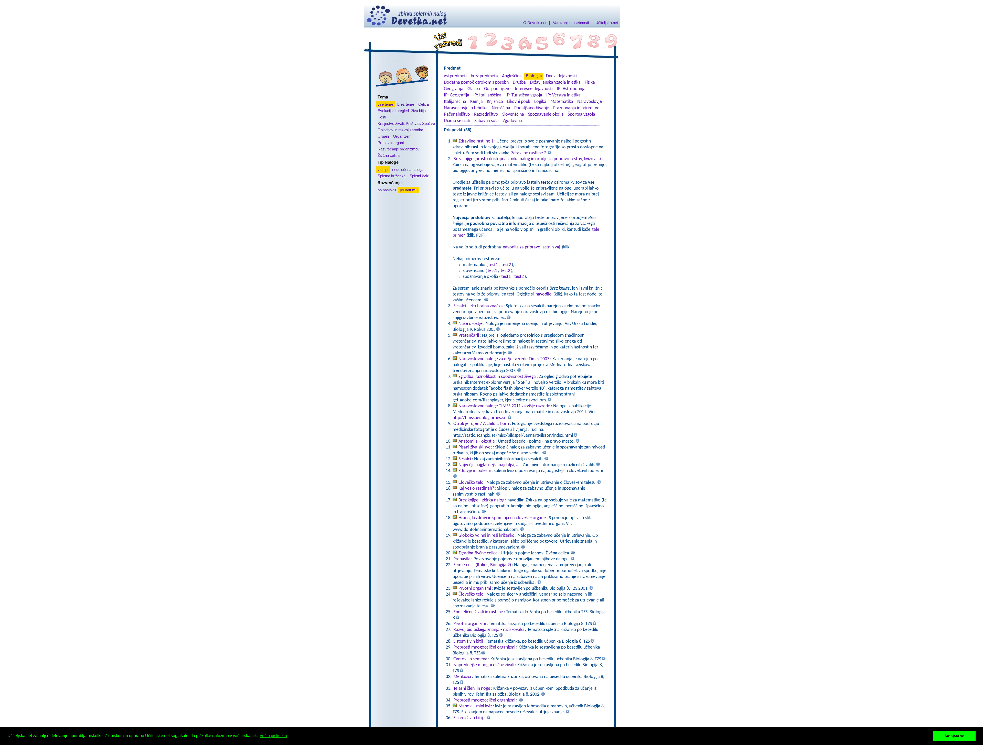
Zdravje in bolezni (474, 470)
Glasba (473, 88)
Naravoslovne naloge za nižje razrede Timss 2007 (503, 359)
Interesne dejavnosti (534, 88)
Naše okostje (470, 323)
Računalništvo (457, 114)
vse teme (385, 104)
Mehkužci (462, 676)
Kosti (382, 117)
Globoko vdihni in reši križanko (486, 535)
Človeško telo (471, 482)
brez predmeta (484, 76)
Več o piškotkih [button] (273, 735)
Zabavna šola (486, 120)
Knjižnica (495, 101)
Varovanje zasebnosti (571, 22)
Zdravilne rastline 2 (528, 153)
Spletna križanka (391, 176)
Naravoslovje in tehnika (466, 108)
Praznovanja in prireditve (576, 108)
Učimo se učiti (457, 120)
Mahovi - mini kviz (475, 706)
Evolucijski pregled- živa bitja (402, 110)
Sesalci (464, 459)
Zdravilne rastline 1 (476, 141)
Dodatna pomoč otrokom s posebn (476, 82)
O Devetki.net (534, 22)
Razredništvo (486, 114)
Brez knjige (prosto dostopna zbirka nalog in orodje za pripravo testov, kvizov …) (527, 159)
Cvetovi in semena (470, 659)
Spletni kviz (419, 176)
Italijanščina (455, 101)
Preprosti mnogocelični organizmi (484, 647)
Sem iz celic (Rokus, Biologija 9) (482, 565)
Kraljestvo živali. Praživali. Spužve (406, 123)
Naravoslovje (589, 101)
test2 (506, 264)
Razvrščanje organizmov (399, 149)
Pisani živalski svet (475, 447)
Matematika (561, 101)
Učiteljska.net (606, 22)
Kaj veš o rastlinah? (476, 488)
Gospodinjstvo (497, 88)
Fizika (590, 82)
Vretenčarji (468, 335)
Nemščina (501, 108)
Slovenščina (513, 114)
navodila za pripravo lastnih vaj (531, 247)
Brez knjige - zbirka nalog (481, 500)
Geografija (453, 88)
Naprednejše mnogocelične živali (483, 665)
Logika (540, 101)
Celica (423, 104)
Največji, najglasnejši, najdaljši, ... (489, 465)
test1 (493, 264)
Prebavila (462, 559)
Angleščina (512, 76)
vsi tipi (383, 169)
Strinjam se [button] (954, 736)
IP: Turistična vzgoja (524, 95)
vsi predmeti (455, 76)
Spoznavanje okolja (546, 114)
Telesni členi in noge (471, 688)
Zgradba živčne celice (478, 553)
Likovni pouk (518, 101)
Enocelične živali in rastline (478, 612)
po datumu (409, 190)
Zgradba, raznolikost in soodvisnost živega (497, 376)
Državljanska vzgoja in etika (555, 82)
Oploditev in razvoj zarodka (400, 130)
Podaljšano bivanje (531, 108)
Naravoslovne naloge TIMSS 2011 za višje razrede (504, 406)
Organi (383, 136)
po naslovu (387, 190)
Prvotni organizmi (474, 588)
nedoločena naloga (407, 169)
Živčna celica (389, 155)
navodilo (544, 294)
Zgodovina (512, 120)
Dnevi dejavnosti (561, 76)
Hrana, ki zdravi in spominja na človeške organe (502, 518)
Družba (519, 82)
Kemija (476, 101)
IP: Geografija (456, 95)
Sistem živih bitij (468, 641)
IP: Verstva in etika (563, 95)
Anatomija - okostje (476, 441)
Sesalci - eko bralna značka (478, 306)
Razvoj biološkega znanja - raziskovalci (488, 629)
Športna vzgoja (581, 114)
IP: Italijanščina (487, 95)
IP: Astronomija (571, 88)
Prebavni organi (391, 142)
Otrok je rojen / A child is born (481, 423)
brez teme (405, 104)
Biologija (534, 76)
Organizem (402, 136)
